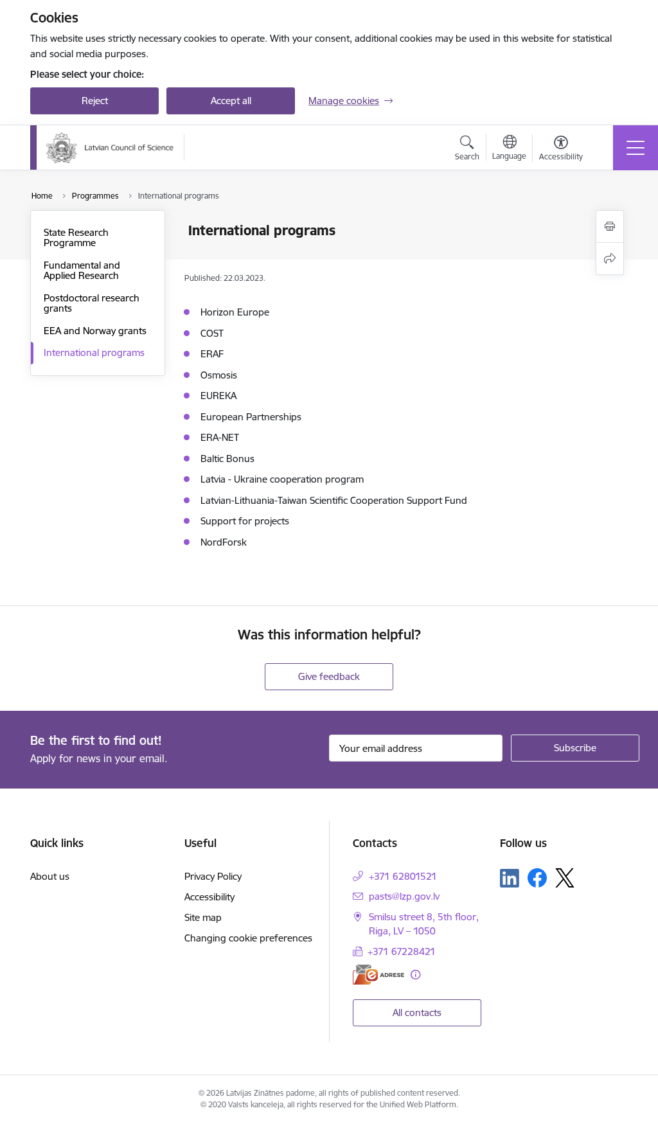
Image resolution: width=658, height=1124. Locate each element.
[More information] (415, 974)
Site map (203, 917)
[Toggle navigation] (635, 147)
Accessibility (209, 897)
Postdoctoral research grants (91, 303)
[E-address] (378, 974)
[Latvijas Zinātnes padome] (110, 147)
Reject (95, 100)
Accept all (231, 100)
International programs (94, 352)
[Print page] (609, 226)
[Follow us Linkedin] (509, 878)
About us (49, 876)
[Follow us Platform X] (564, 878)
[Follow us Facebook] (537, 878)
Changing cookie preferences (248, 938)
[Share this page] (609, 258)
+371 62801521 (403, 876)
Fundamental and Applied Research (82, 270)
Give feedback (329, 676)
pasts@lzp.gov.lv (404, 896)
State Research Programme (76, 237)
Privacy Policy (213, 876)
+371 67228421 (402, 951)
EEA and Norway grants (95, 331)
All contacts (417, 1012)
